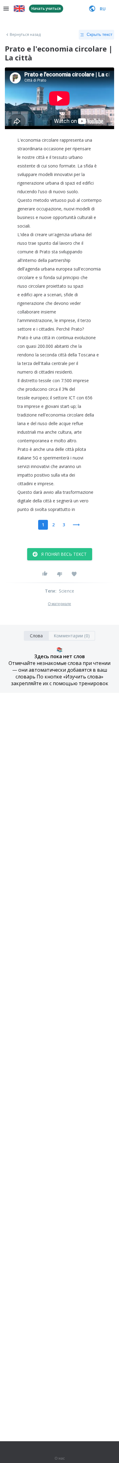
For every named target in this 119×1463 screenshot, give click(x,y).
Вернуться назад (25, 34)
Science (66, 591)
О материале (59, 604)
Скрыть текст (99, 34)
